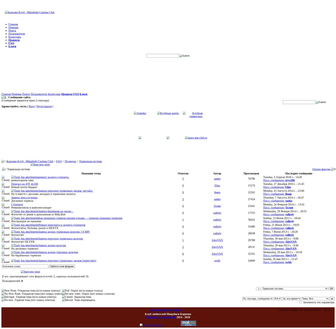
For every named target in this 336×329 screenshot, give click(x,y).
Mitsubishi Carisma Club (161, 317)
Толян (217, 206)
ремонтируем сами (22, 180)
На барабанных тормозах (26, 255)
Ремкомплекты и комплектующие (31, 207)
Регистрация (44, 106)
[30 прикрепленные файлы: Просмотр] (24, 190)
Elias (217, 185)
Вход (32, 106)
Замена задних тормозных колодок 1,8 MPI (64, 231)
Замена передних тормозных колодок (60, 238)
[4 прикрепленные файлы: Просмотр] (24, 218)
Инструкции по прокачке (26, 221)
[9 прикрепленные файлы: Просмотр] (24, 211)
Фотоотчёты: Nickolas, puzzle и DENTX (34, 228)
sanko (217, 178)
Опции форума (321, 169)
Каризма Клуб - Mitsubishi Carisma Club (29, 161)
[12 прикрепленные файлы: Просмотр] (24, 245)
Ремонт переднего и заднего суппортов (61, 224)
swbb (217, 260)
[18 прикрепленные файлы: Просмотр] (24, 252)
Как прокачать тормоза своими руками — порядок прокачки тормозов (80, 218)
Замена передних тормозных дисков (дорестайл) (67, 260)
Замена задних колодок (52, 245)
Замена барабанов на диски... (55, 211)
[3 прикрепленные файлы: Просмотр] (24, 260)
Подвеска (70, 161)
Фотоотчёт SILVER (22, 241)
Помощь (13, 27)
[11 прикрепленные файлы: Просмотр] (24, 231)
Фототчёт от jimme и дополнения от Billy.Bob (38, 214)
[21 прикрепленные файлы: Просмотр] (24, 224)
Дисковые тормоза (22, 200)
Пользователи (16, 33)
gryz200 (290, 180)
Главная (13, 24)
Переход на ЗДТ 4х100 (24, 183)
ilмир (217, 192)
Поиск (12, 30)
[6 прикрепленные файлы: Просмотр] (24, 177)
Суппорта (17, 204)
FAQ (59, 161)
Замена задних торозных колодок (58, 252)
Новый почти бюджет (24, 187)
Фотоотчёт (17, 234)
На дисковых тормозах (24, 248)
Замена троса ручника (24, 197)
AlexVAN (217, 240)
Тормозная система (90, 161)
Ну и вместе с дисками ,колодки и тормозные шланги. (43, 193)
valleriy (217, 212)
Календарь (14, 36)
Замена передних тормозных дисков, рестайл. (65, 190)
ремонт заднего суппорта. (53, 177)
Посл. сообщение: (274, 180)
